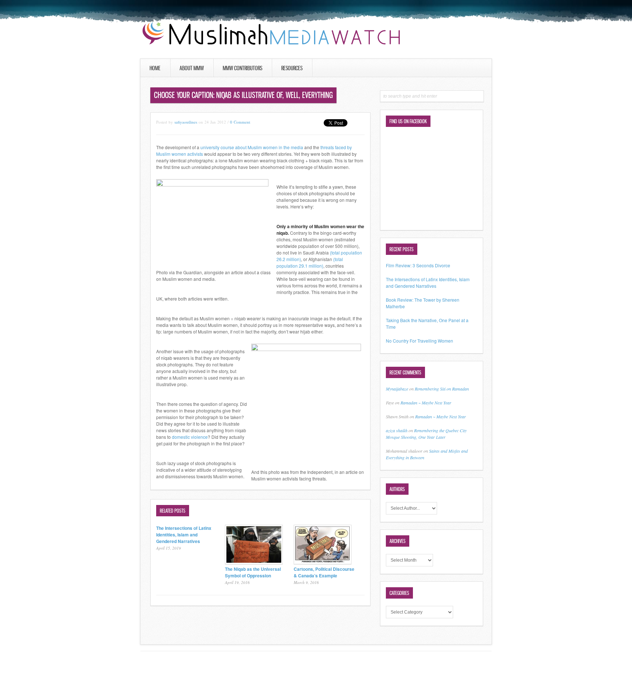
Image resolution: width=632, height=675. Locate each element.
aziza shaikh (396, 430)
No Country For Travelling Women (419, 341)
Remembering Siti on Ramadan (442, 389)
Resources (291, 68)
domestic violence (190, 437)
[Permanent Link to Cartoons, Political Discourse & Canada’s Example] (322, 562)
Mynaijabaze (397, 389)
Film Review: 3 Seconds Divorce (418, 265)
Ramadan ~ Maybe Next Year (425, 403)
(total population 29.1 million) (309, 262)
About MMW (192, 68)
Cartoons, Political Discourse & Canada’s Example (324, 572)
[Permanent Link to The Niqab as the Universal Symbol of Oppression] (254, 562)
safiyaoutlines (185, 122)
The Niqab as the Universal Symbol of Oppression (253, 572)
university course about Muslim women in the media (251, 147)
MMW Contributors (242, 68)
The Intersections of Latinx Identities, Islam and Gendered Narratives (183, 534)
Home (155, 68)
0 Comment (240, 122)
